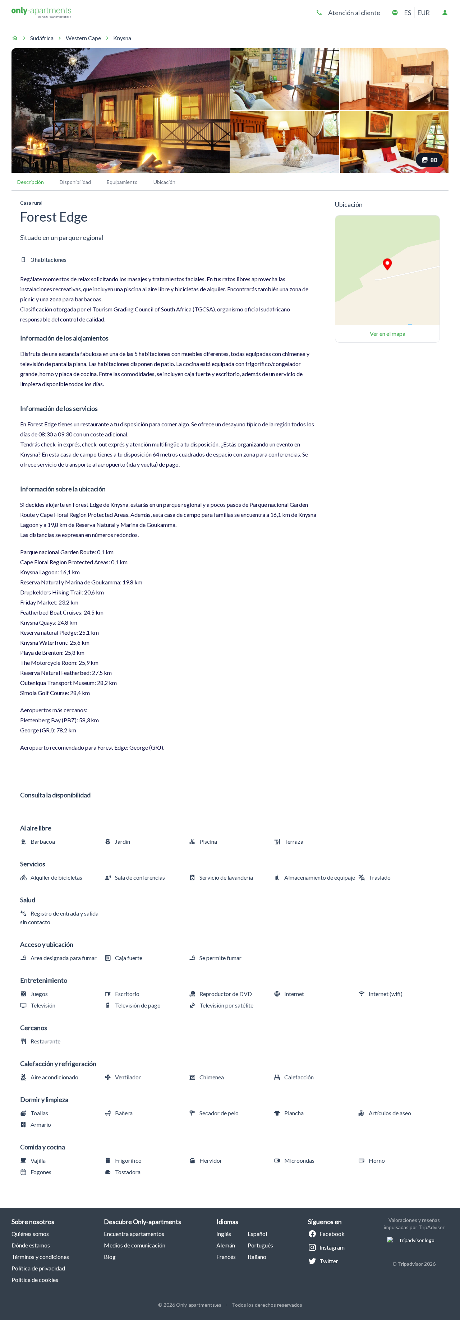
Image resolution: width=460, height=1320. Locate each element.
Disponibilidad (75, 182)
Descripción (30, 182)
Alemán (225, 1245)
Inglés (223, 1233)
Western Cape (83, 37)
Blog (110, 1256)
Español (257, 1233)
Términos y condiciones (40, 1256)
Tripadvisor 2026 (417, 1264)
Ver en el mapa (387, 333)
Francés (226, 1256)
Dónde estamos (31, 1245)
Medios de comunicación (134, 1245)
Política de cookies (35, 1279)
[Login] (444, 12)
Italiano (257, 1256)
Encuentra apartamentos (134, 1233)
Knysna (122, 37)
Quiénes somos (30, 1233)
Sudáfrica (42, 37)
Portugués (260, 1245)
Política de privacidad (38, 1268)
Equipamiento (122, 182)
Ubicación (164, 182)
